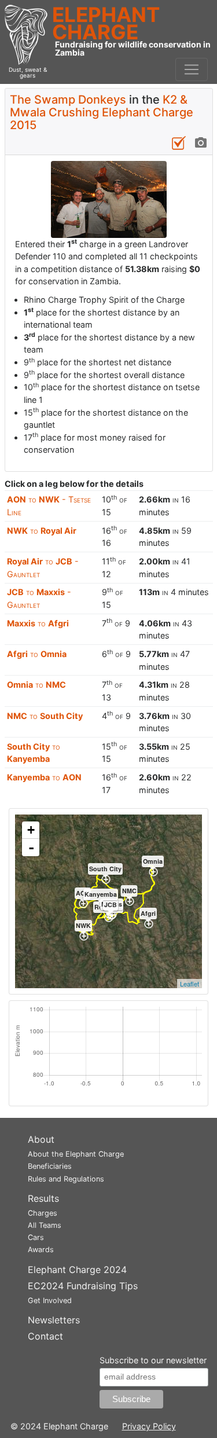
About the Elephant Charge (76, 1154)
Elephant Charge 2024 (77, 1269)
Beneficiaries (50, 1166)
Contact (45, 1336)
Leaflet (189, 983)
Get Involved (50, 1300)
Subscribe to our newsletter (153, 1360)
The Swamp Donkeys (68, 100)
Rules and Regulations (66, 1179)
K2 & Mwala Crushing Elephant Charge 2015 (101, 112)
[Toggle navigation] (191, 69)
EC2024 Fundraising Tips (83, 1286)
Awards (41, 1249)
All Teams (44, 1225)
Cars (36, 1237)
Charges (42, 1213)
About (41, 1139)
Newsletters (54, 1320)
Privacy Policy (149, 1426)
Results (43, 1198)
